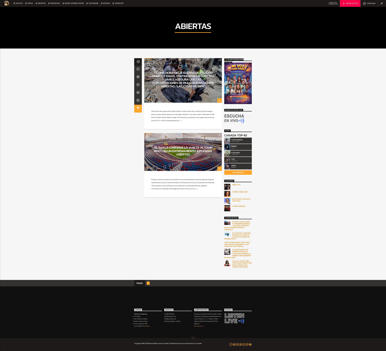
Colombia (148, 60)
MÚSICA (30, 3)
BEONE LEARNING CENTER (74, 3)
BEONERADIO (149, 99)
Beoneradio (146, 326)
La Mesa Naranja (238, 206)
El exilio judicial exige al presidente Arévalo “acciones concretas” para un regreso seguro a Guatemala (237, 226)
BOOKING (106, 3)
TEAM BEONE (93, 3)
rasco (151, 167)
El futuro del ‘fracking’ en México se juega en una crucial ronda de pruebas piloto (237, 236)
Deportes (148, 135)
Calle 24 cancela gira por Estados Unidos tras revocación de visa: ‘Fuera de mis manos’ (242, 264)
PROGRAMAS (55, 3)
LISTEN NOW (370, 3)
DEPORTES (42, 3)
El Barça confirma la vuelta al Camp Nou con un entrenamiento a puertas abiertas (183, 151)
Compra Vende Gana (240, 192)
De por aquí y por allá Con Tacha (241, 200)
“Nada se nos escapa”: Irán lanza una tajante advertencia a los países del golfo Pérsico (237, 244)
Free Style (236, 185)
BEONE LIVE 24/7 (352, 3)
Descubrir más (198, 326)
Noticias (19, 3)
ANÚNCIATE (119, 3)
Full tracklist (238, 172)
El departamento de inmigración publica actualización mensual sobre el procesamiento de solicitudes (237, 253)
